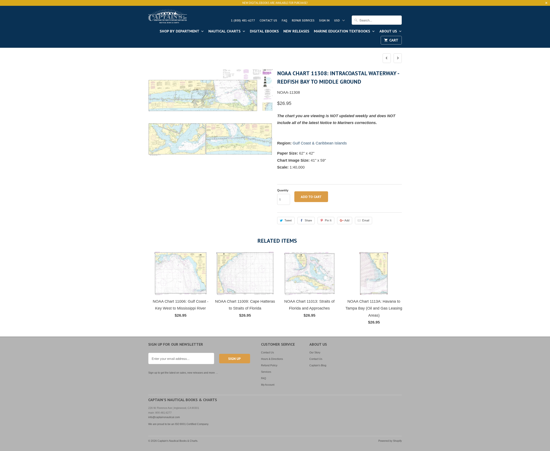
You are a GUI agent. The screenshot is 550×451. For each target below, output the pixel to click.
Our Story (314, 352)
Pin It (328, 220)
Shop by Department (180, 31)
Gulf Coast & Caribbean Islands (320, 143)
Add (346, 220)
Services (266, 371)
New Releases (296, 31)
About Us (388, 31)
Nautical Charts (225, 31)
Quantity (282, 190)
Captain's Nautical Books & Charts (177, 440)
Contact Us (268, 20)
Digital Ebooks (264, 31)
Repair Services (303, 20)
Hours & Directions (272, 358)
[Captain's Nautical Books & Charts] (167, 17)
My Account (267, 384)
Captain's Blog (317, 365)
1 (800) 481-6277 (243, 20)
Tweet (288, 220)
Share (308, 220)
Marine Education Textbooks (342, 31)
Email (365, 220)
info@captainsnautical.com (164, 417)
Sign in (324, 20)
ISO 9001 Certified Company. (192, 424)
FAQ (284, 20)
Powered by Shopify (390, 440)
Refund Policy (269, 365)
